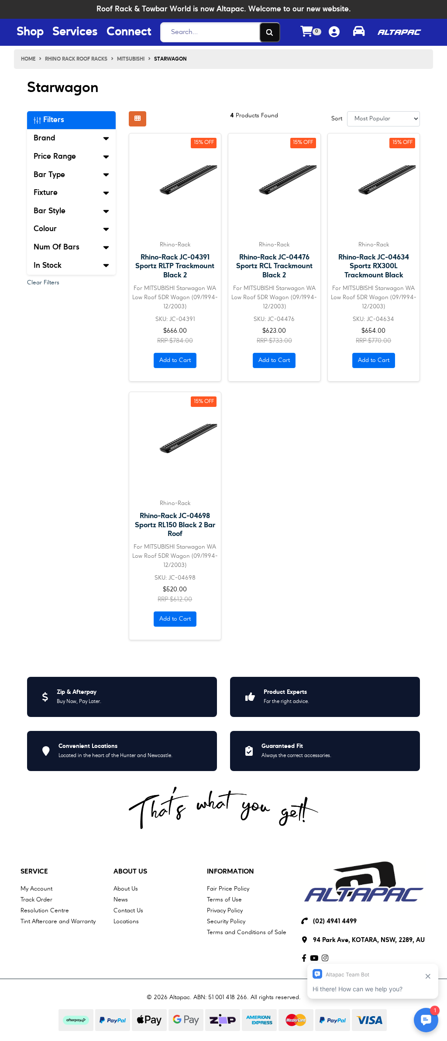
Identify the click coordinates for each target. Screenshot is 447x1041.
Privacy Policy (225, 911)
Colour (45, 229)
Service (34, 871)
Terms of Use (224, 900)
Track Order (36, 900)
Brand (44, 138)
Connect (129, 32)
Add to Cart (175, 360)
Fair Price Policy (228, 889)
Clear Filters (43, 283)
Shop (30, 32)
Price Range (55, 156)
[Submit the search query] (269, 32)
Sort (336, 119)
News (120, 900)
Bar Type (49, 175)
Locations (126, 921)
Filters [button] (52, 120)
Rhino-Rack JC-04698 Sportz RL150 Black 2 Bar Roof (175, 524)
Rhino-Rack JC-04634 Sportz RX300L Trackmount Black (373, 266)
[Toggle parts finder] (359, 32)
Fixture (46, 193)
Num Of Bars (56, 247)
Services (75, 32)
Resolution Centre (45, 911)
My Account (36, 889)
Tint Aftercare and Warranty (58, 921)
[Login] (334, 32)
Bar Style (49, 211)
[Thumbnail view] (137, 118)
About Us (130, 871)
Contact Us (128, 911)
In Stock (48, 266)
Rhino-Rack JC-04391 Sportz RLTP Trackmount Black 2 (174, 266)
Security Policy (226, 921)
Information (230, 871)
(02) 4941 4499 (335, 921)
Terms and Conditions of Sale (246, 932)
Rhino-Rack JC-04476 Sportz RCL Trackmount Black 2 (274, 266)
